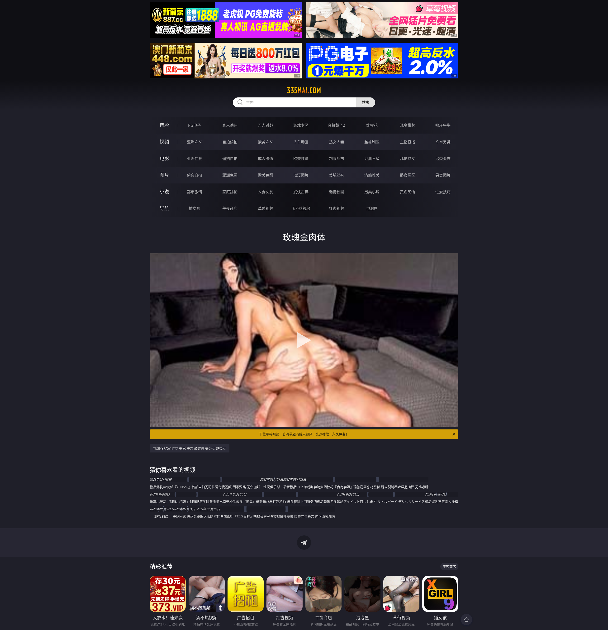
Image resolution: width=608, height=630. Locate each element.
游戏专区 (301, 125)
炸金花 (372, 125)
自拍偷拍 (230, 141)
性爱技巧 (443, 191)
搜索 (366, 102)
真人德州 (230, 125)
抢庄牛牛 (443, 125)
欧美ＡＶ (265, 141)
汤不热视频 (300, 208)
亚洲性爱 (194, 158)
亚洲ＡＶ (194, 141)
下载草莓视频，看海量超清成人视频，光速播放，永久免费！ (304, 434)
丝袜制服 (372, 141)
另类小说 (372, 191)
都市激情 (194, 191)
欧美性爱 (301, 158)
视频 (164, 142)
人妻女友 (265, 191)
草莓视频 (265, 208)
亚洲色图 (230, 175)
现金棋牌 (407, 125)
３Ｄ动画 (301, 141)
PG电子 (194, 125)
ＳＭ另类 (443, 141)
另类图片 (443, 175)
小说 (164, 191)
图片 (164, 175)
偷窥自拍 (194, 175)
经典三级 (372, 158)
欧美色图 (265, 175)
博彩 (164, 125)
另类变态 (443, 158)
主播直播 (407, 141)
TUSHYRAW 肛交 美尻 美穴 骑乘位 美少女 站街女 (189, 448)
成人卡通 (265, 158)
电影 (164, 158)
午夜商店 (230, 208)
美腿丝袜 (336, 175)
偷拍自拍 (230, 158)
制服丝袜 (336, 158)
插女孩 (194, 208)
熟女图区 (407, 175)
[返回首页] (466, 619)
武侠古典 (301, 191)
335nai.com (304, 90)
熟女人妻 (336, 141)
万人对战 (265, 125)
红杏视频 (336, 208)
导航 (164, 208)
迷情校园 (336, 191)
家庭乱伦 (230, 191)
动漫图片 (301, 175)
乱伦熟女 (407, 158)
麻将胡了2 (336, 125)
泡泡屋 (372, 208)
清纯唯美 (372, 175)
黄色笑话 (407, 191)
